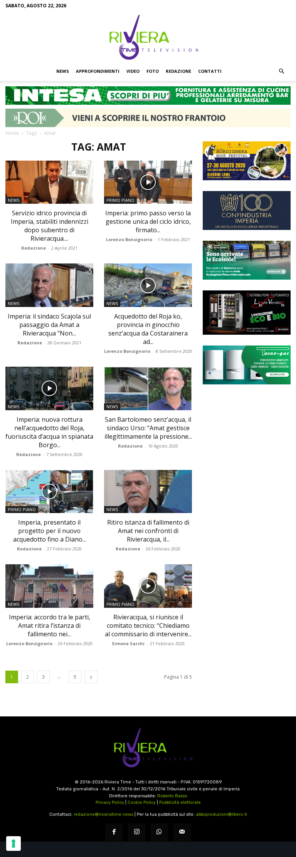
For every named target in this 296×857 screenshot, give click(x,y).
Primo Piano (120, 200)
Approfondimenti (97, 71)
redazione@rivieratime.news (103, 814)
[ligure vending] (247, 312)
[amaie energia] (247, 260)
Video (133, 71)
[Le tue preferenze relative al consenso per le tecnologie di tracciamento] (13, 843)
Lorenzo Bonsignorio (129, 239)
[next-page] (91, 677)
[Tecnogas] (247, 364)
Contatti (210, 71)
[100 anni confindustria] (247, 210)
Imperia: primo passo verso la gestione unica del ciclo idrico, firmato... (148, 221)
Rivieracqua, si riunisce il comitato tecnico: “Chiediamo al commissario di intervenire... (148, 625)
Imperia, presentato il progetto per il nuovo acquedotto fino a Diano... (49, 530)
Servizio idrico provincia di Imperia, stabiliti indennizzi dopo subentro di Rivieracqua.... (49, 226)
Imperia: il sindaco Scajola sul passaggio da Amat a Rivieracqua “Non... (49, 324)
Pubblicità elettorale (180, 802)
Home (12, 133)
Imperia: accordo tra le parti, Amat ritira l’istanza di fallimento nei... (49, 625)
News (62, 71)
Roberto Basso (172, 795)
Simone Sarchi (128, 643)
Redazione (178, 71)
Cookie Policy (142, 802)
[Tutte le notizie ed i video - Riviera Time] (148, 748)
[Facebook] (114, 832)
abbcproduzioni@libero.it (221, 814)
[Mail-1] (182, 832)
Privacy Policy (110, 802)
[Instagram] (136, 832)
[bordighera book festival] (247, 160)
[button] (281, 71)
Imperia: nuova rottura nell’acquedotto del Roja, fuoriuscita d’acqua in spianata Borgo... (49, 432)
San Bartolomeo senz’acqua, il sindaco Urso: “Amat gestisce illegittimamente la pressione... (148, 428)
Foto (152, 71)
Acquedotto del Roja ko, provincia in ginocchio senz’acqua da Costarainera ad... (148, 329)
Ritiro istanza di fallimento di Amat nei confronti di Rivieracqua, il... (148, 530)
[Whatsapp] (159, 832)
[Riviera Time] (148, 37)
